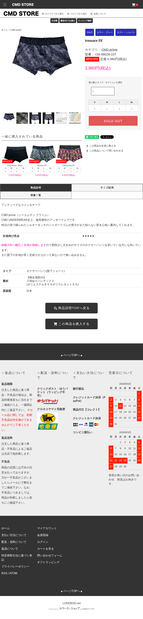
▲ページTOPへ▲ (71, 355)
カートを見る (45, 548)
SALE (90, 32)
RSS (4, 573)
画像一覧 (36, 195)
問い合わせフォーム (49, 555)
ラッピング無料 (85, 21)
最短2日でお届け (68, 21)
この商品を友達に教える (102, 145)
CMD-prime (15, 30)
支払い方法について (14, 535)
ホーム (4, 30)
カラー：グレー (105, 32)
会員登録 (42, 535)
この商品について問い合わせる (106, 150)
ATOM (13, 573)
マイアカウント (47, 528)
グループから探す (78, 14)
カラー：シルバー (126, 32)
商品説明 (36, 187)
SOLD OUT (113, 121)
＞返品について (13, 373)
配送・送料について (14, 541)
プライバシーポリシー (15, 566)
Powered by (54, 609)
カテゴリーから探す (54, 14)
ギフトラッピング (48, 562)
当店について (99, 14)
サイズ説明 (107, 187)
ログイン (42, 541)
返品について (9, 548)
